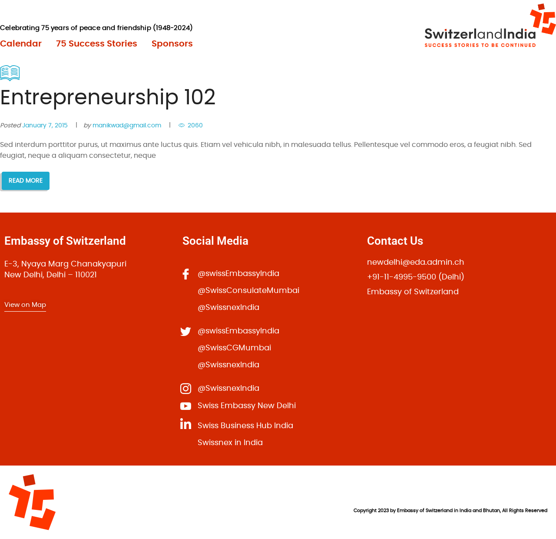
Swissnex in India (230, 443)
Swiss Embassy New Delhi (247, 406)
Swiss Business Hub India (245, 426)
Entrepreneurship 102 (108, 98)
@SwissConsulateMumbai (248, 291)
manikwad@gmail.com (127, 126)
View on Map (25, 305)
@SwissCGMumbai (234, 348)
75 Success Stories (96, 44)
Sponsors (172, 44)
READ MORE (26, 181)
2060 (195, 126)
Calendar (21, 44)
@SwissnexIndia (228, 308)
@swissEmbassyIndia (238, 274)
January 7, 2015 (45, 126)
